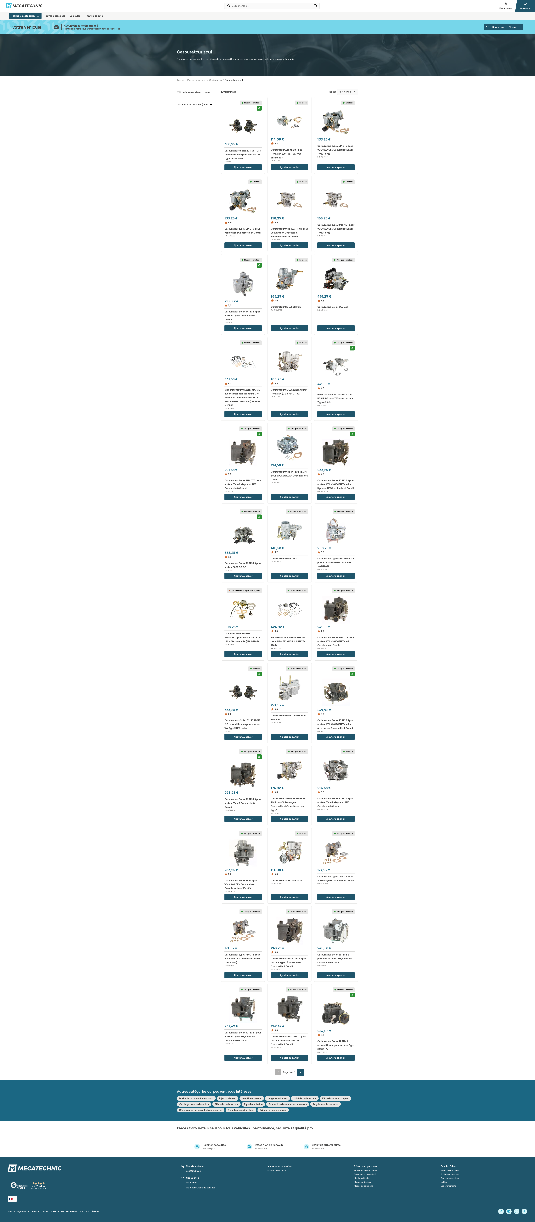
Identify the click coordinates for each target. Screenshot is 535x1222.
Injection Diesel (227, 1098)
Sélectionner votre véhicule (501, 27)
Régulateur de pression (325, 1104)
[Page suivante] (300, 1072)
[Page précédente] (278, 1072)
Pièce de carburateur (226, 1104)
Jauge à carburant (277, 1098)
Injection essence (252, 1098)
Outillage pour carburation (194, 1104)
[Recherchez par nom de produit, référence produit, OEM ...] (315, 6)
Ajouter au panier (243, 167)
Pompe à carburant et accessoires (287, 1104)
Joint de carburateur (304, 1098)
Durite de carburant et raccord (196, 1098)
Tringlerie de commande (273, 1110)
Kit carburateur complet (335, 1098)
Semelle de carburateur (241, 1110)
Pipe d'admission (253, 1104)
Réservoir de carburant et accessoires (200, 1110)
